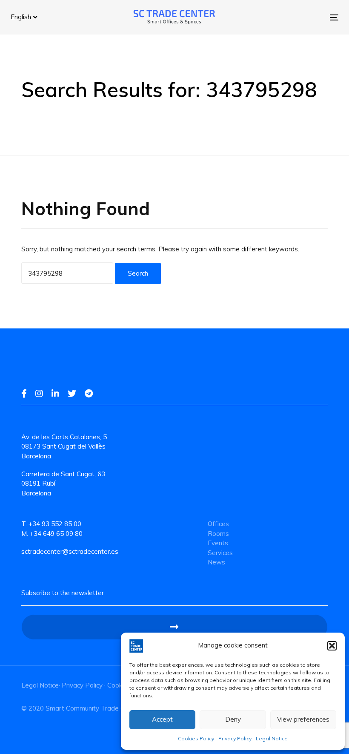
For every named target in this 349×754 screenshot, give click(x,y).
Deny (233, 719)
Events (218, 543)
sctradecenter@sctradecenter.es (69, 551)
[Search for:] (67, 273)
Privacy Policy (235, 738)
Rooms (218, 534)
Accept (162, 719)
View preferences (303, 719)
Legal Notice (272, 738)
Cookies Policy (196, 738)
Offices (218, 524)
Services (220, 553)
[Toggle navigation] (283, 17)
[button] (332, 646)
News (216, 562)
